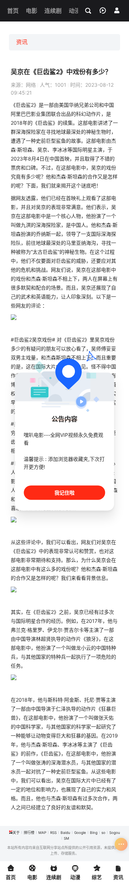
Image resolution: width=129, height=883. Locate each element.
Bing (93, 832)
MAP (42, 832)
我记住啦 (64, 492)
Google (80, 832)
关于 (16, 832)
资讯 (22, 42)
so (103, 832)
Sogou (114, 832)
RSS (53, 832)
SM (66, 838)
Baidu (65, 832)
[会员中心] (117, 10)
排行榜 (29, 832)
